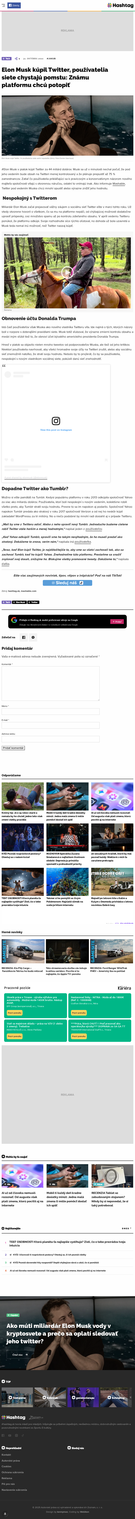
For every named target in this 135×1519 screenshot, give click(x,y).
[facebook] (3, 1436)
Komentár (7, 664)
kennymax (62, 1511)
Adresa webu (8, 733)
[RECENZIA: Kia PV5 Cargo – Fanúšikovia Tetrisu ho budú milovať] (23, 951)
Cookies (6, 1466)
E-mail (5, 720)
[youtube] (9, 1436)
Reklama (7, 1478)
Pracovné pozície (17, 988)
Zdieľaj (15, 5)
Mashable (119, 183)
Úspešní (14, 1315)
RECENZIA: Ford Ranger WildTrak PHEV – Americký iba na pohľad (108, 969)
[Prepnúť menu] (3, 5)
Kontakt (6, 1454)
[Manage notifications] (5, 1514)
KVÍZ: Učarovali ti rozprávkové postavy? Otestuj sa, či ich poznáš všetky (49, 1254)
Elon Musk (20, 602)
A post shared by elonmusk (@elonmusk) (25, 477)
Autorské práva (11, 1460)
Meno (5, 706)
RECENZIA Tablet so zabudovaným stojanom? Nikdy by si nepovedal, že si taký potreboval (110, 1199)
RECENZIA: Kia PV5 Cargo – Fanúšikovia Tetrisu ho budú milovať (22, 969)
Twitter (34, 602)
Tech (8, 58)
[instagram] (16, 1436)
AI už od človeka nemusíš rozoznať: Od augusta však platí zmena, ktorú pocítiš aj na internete (22, 1199)
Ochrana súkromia (13, 1472)
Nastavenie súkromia (14, 1489)
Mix (8, 1184)
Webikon (84, 1511)
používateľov (94, 529)
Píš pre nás (8, 1483)
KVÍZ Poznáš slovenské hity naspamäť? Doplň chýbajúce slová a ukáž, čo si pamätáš (56, 1262)
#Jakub (51, 58)
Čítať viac (18, 1354)
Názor (99, 1184)
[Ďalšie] (130, 1397)
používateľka (83, 541)
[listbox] (121, 1228)
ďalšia (5, 563)
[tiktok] (23, 1436)
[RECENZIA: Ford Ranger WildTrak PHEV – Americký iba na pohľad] (111, 951)
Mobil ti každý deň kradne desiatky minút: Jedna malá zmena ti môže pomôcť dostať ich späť (67, 1199)
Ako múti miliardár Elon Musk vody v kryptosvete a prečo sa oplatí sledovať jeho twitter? (62, 1333)
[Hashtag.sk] (120, 5)
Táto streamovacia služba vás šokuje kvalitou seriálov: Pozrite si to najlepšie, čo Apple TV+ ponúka (66, 971)
